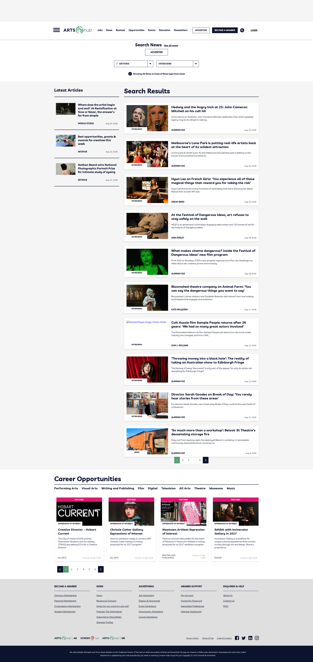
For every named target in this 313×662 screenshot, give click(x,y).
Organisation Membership (67, 606)
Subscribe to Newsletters (109, 616)
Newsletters (180, 30)
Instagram (257, 638)
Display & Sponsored (149, 600)
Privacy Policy (192, 638)
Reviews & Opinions (106, 600)
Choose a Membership (65, 595)
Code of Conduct (224, 638)
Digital (153, 488)
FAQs (225, 606)
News (109, 30)
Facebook (237, 638)
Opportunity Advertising (151, 611)
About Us (227, 595)
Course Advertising (148, 616)
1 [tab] (65, 569)
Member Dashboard (191, 611)
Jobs (100, 30)
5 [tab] (89, 569)
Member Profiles (105, 622)
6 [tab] (95, 569)
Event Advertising (147, 606)
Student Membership (64, 611)
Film (141, 488)
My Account (187, 595)
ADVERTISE (201, 30)
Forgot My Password (191, 600)
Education (164, 30)
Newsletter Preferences (192, 606)
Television (168, 488)
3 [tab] (77, 569)
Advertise (156, 52)
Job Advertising (146, 595)
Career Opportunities (87, 479)
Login (254, 30)
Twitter (243, 638)
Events (152, 30)
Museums (216, 488)
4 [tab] (83, 569)
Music (231, 488)
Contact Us (228, 600)
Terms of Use (208, 638)
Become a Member (225, 30)
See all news (171, 45)
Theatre (200, 488)
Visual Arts (90, 488)
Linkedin (250, 638)
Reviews (120, 30)
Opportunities (136, 30)
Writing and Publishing (117, 488)
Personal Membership (65, 600)
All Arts (185, 488)
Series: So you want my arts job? (113, 606)
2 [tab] (71, 569)
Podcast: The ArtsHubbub (109, 611)
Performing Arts (66, 488)
